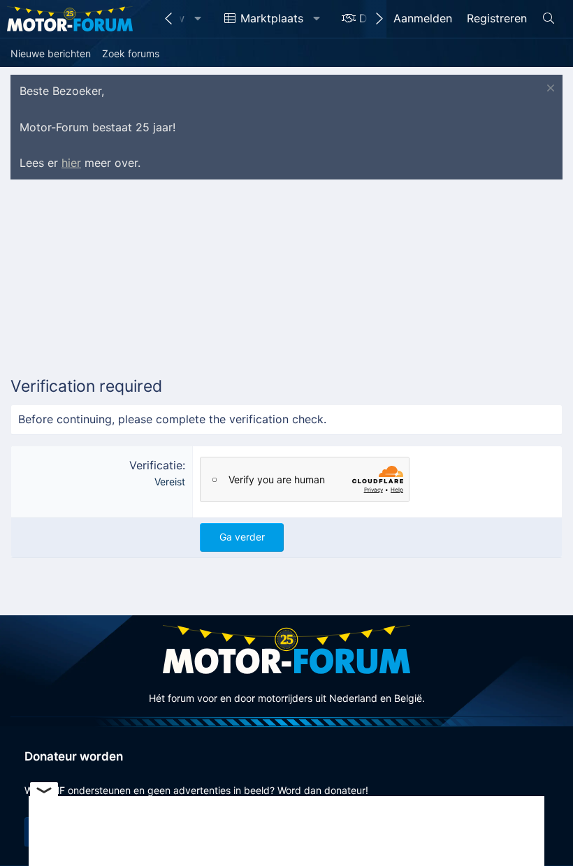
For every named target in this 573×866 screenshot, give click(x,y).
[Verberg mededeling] (549, 89)
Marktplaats (271, 18)
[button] (198, 19)
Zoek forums (130, 53)
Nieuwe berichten (50, 53)
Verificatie (155, 465)
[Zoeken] (548, 19)
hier (71, 163)
